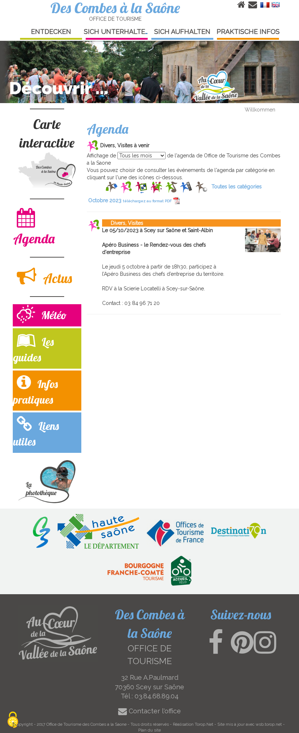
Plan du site (149, 730)
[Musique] (171, 186)
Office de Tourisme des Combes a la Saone (86, 724)
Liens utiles (36, 433)
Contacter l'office (154, 711)
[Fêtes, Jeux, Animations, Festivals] (156, 186)
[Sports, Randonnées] (201, 186)
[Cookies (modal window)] (13, 720)
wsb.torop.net (269, 724)
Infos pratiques (35, 392)
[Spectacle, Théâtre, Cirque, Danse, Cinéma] (186, 186)
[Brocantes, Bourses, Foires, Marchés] (111, 186)
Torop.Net (204, 724)
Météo (53, 315)
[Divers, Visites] (126, 186)
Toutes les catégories (236, 186)
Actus (56, 278)
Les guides (33, 349)
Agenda (34, 238)
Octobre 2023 (130, 200)
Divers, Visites (122, 223)
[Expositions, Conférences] (141, 186)
